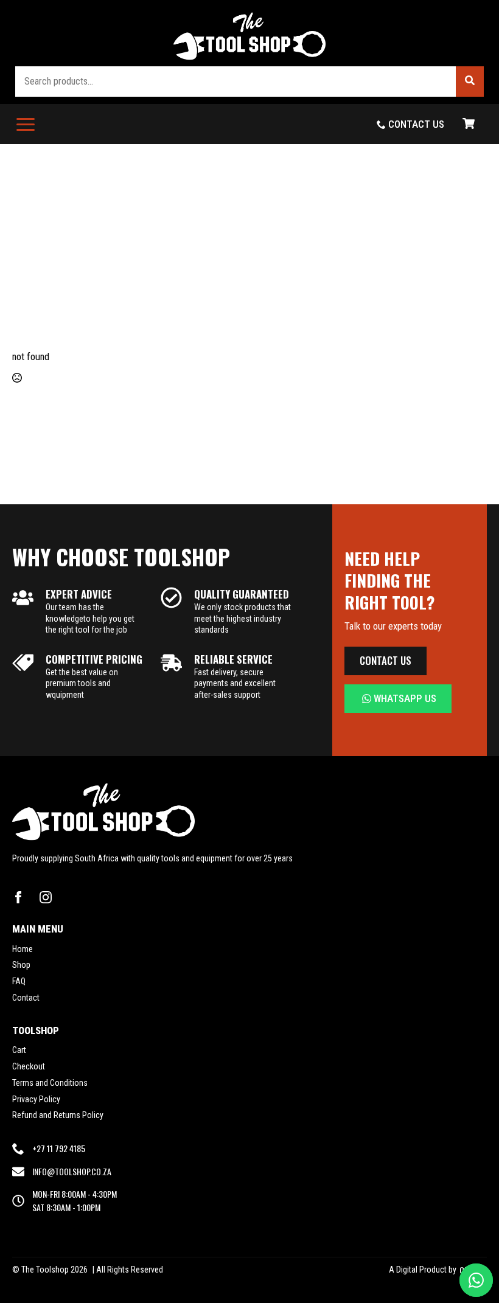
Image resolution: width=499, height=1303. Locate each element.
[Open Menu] (25, 124)
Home (22, 949)
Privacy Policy (36, 1099)
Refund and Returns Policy (57, 1115)
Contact (26, 997)
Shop (21, 965)
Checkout (28, 1066)
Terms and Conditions (50, 1083)
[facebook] (18, 897)
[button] (470, 81)
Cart (19, 1050)
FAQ (19, 981)
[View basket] (469, 124)
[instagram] (46, 897)
